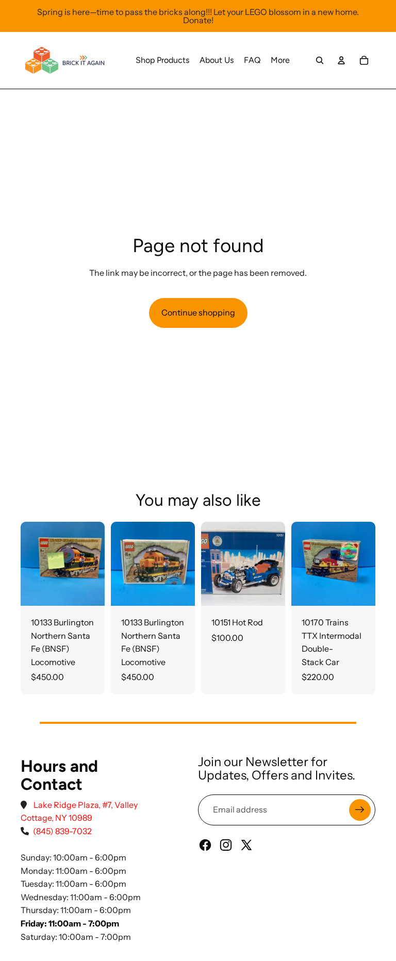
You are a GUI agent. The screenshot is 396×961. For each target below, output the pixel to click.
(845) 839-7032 (62, 831)
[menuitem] (162, 60)
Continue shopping (198, 312)
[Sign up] (360, 810)
